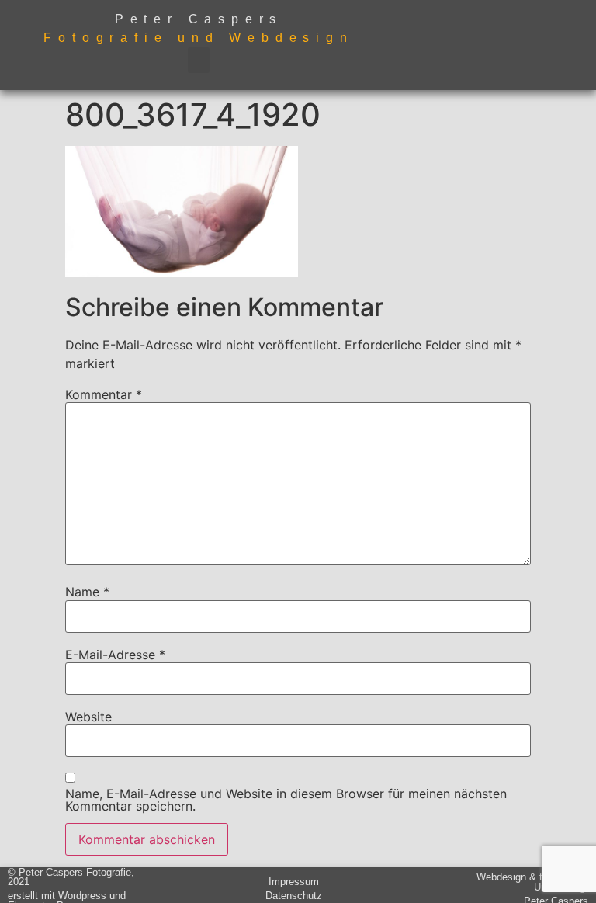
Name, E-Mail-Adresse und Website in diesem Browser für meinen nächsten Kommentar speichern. (286, 799)
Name (87, 591)
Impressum (294, 881)
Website (88, 716)
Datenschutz (293, 895)
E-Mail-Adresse (115, 654)
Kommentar (103, 394)
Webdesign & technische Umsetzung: (532, 882)
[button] (199, 60)
